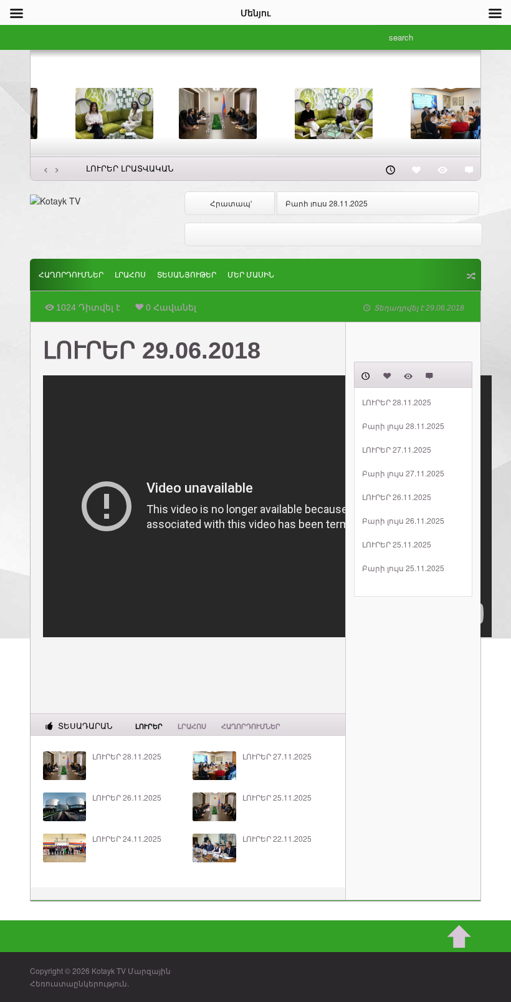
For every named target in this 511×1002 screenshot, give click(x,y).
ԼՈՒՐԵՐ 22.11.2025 (277, 839)
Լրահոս (130, 275)
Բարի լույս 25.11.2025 (403, 568)
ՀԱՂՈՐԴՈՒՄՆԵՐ (71, 275)
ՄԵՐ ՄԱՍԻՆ (250, 275)
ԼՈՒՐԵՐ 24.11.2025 (126, 839)
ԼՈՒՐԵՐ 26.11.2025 (126, 797)
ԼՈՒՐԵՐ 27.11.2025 (277, 756)
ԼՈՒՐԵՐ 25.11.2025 (277, 797)
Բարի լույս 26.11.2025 (403, 521)
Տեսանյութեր (186, 275)
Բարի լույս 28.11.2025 (326, 203)
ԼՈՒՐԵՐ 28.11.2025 (126, 756)
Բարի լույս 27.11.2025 (403, 473)
